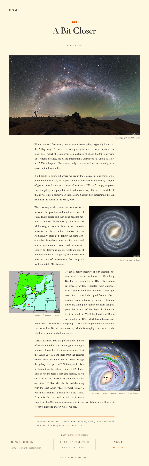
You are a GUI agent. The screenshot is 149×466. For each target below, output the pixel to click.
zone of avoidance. (76, 185)
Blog (74, 22)
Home (14, 9)
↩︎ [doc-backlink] (82, 425)
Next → (86, 434)
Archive (118, 447)
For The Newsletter (74, 442)
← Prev (62, 434)
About (118, 442)
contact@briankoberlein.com (25, 447)
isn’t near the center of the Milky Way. (54, 199)
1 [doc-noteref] (60, 168)
